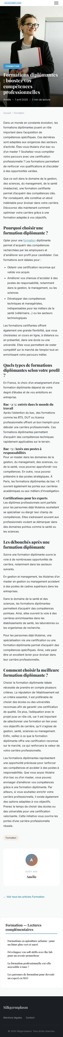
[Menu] (56, 3)
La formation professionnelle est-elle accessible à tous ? (29, 965)
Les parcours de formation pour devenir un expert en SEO (31, 976)
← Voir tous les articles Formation (23, 896)
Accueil (7, 113)
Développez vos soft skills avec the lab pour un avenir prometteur (30, 953)
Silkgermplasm (15, 1007)
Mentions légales (12, 1017)
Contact (30, 1017)
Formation (12, 66)
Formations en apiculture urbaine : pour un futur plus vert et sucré (31, 942)
